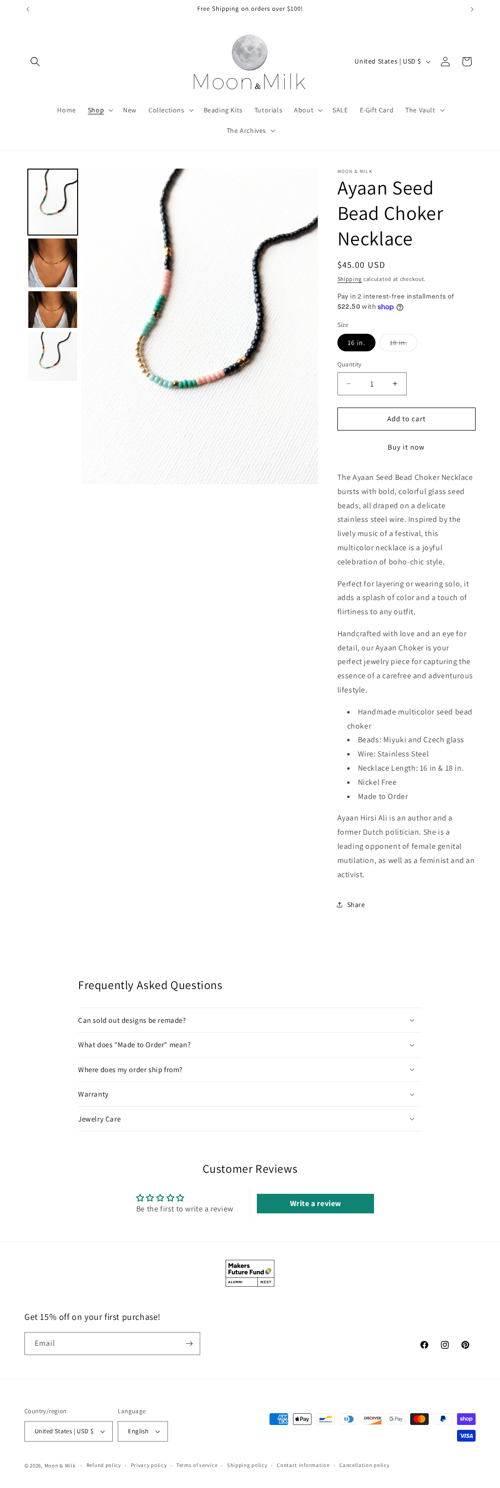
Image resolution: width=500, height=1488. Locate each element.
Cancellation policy (364, 1465)
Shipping (349, 278)
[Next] (304, 326)
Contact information (303, 1465)
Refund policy (103, 1465)
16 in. (356, 342)
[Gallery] (171, 326)
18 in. (403, 344)
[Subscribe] (189, 1343)
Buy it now (406, 447)
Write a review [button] (315, 1203)
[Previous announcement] (28, 9)
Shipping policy (247, 1465)
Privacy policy (149, 1465)
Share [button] (356, 904)
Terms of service (196, 1465)
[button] (35, 61)
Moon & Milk (60, 1465)
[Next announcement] (472, 9)
